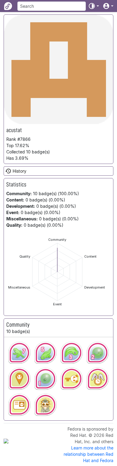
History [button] (19, 171)
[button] (93, 6)
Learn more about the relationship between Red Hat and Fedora (88, 454)
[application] (57, 272)
